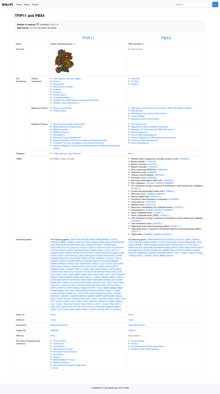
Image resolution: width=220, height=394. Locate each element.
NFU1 (113, 279)
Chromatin (135, 78)
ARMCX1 (71, 242)
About (27, 4)
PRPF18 (54, 287)
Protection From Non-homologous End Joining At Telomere (78, 142)
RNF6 (78, 290)
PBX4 (166, 37)
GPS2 (82, 266)
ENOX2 (92, 258)
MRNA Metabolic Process (64, 359)
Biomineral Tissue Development (67, 137)
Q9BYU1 (132, 330)
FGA (77, 263)
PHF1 (103, 282)
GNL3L (59, 266)
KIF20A (53, 271)
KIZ (76, 271)
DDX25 (88, 255)
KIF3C (60, 271)
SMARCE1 (65, 295)
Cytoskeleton (59, 346)
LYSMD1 (122, 274)
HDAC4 (109, 266)
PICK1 (116, 282)
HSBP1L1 (182, 244)
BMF (72, 244)
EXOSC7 (63, 260)
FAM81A (54, 263)
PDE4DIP (96, 282)
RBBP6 (106, 287)
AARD (73, 239)
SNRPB (98, 295)
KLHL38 (139, 247)
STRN (81, 298)
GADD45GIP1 (85, 263)
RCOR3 (53, 290)
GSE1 (95, 266)
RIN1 (67, 290)
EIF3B (168, 242)
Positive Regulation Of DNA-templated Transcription (153, 137)
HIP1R (115, 266)
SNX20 (119, 295)
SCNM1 (69, 293)
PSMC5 (84, 287)
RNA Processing (60, 129)
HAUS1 (102, 266)
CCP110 (114, 250)
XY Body (135, 81)
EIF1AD (161, 242)
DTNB (60, 258)
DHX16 (106, 255)
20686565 (152, 172)
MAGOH (63, 277)
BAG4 (108, 242)
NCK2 (182, 247)
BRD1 (77, 244)
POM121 (73, 285)
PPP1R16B (101, 285)
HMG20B (54, 269)
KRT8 (113, 271)
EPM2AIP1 (100, 258)
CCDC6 (70, 250)
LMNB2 (84, 274)
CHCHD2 (138, 242)
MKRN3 (105, 277)
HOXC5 (160, 244)
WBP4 (118, 306)
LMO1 (90, 274)
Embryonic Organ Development (144, 140)
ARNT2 (79, 242)
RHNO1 (61, 290)
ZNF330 (169, 255)
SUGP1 (87, 298)
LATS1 (120, 271)
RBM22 (113, 287)
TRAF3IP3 (93, 301)
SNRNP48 (82, 295)
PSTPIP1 (92, 287)
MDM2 (76, 277)
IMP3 (87, 269)
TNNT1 (80, 301)
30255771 (175, 226)
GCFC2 (109, 263)
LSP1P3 (114, 274)
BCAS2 (121, 242)
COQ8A (114, 252)
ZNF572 (93, 309)
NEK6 (100, 279)
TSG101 (59, 304)
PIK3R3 (154, 250)
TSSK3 (199, 252)
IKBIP (77, 269)
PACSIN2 (132, 250)
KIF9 (66, 271)
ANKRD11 (105, 239)
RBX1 (173, 250)
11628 (53, 319)
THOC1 (73, 301)
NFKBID (107, 279)
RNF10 (73, 290)
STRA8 (75, 298)
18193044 (150, 183)
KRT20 (87, 271)
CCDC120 (74, 247)
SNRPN (105, 295)
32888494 (151, 177)
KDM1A (118, 269)
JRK (92, 269)
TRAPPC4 (102, 301)
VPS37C (90, 306)
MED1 (82, 277)
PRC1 (117, 285)
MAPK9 (161, 247)
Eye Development (139, 124)
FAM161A (97, 260)
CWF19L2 (74, 255)
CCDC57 (62, 250)
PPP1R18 (110, 285)
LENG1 (65, 274)
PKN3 (121, 282)
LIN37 (71, 274)
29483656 (167, 209)
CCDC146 (100, 247)
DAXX (81, 255)
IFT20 (189, 244)
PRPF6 (69, 287)
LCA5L (58, 274)
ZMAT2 (79, 309)
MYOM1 (76, 279)
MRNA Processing (61, 132)
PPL (160, 250)
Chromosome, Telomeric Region (67, 78)
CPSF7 (60, 255)
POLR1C (65, 285)
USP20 (156, 255)
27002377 (179, 207)
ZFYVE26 (64, 309)
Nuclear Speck (59, 94)
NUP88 (53, 282)
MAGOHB (153, 247)
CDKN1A (54, 252)
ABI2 (78, 239)
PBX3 (77, 282)
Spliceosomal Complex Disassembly (69, 124)
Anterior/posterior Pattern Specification (148, 346)
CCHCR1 (85, 250)
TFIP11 (88, 37)
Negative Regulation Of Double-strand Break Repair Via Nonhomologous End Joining (86, 147)
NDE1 (90, 279)
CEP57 (83, 252)
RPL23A (85, 290)
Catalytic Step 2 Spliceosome (66, 102)
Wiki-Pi (7, 4)
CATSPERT (98, 244)
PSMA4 (76, 287)
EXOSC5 (54, 260)
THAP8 (66, 301)
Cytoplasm (57, 92)
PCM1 (89, 282)
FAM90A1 (63, 263)
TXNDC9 (132, 255)
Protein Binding (59, 110)
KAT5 (111, 269)
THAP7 (59, 301)
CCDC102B (55, 247)
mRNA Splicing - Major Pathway (67, 153)
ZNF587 (101, 309)
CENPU (69, 252)
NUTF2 (194, 247)
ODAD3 (66, 282)
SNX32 (53, 298)
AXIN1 (102, 242)
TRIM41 (184, 252)
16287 (131, 319)
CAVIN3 (107, 244)
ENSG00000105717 (136, 325)
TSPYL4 (91, 304)
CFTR (130, 242)
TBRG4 (110, 298)
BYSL (83, 244)
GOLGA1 (67, 266)
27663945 (184, 158)
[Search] (215, 4)
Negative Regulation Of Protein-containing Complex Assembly (80, 140)
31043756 (150, 161)
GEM (115, 263)
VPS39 (98, 306)
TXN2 (111, 304)
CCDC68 (77, 250)
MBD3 (168, 247)
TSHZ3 (84, 304)
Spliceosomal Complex (63, 86)
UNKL (53, 306)
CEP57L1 (90, 252)
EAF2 (66, 258)
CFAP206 (106, 252)
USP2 (58, 306)
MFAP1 (98, 277)
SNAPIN (74, 295)
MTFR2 (53, 279)
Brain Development (139, 132)
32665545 (162, 169)
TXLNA (105, 304)
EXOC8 (118, 258)
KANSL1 (105, 269)
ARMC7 (63, 242)
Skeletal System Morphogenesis (145, 348)
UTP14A (77, 306)
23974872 (158, 209)
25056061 (149, 209)
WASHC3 (110, 306)
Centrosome (58, 343)
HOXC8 (167, 244)
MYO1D (69, 279)
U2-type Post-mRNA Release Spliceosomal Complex (76, 100)
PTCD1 (100, 287)
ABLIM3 (84, 239)
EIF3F (174, 242)
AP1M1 (114, 239)
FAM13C (79, 260)
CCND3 (93, 250)
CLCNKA (146, 242)
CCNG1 (100, 250)
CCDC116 (65, 247)
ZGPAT (72, 309)
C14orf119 (179, 239)
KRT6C (107, 271)
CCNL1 (107, 250)
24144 (53, 314)
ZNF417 (86, 309)
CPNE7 (154, 242)
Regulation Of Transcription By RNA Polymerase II (153, 129)
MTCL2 (121, 277)
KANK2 (97, 269)
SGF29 (92, 293)
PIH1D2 (147, 250)
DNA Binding (136, 110)
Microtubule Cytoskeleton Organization (70, 365)
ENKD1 (85, 258)
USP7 (70, 306)
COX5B (121, 252)
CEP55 (76, 252)
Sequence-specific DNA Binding (145, 118)
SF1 (75, 293)
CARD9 (89, 244)
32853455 (159, 174)
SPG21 (60, 298)
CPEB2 (53, 255)
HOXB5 (153, 244)
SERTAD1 (132, 252)
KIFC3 (71, 271)
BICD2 (67, 244)
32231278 (150, 204)
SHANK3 (117, 293)
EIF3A (72, 258)
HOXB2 (146, 244)
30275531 (157, 223)
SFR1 (86, 293)
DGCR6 (99, 255)
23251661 (155, 196)
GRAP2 (89, 266)
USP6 (64, 306)
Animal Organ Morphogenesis (144, 134)
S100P (53, 293)
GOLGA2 (75, 266)
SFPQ (80, 293)
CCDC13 (92, 247)
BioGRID (33, 27)
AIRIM (98, 239)
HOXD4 (174, 244)
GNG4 (53, 266)
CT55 (66, 255)
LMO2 (96, 274)
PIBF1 (109, 282)
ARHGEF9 (55, 242)
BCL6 (52, 244)
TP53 (86, 301)
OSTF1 (201, 247)
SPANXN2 (152, 252)
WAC (103, 306)
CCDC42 (54, 250)
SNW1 (112, 295)
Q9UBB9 (54, 330)
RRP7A (101, 290)
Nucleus (56, 81)
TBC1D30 (102, 298)
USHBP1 (148, 255)
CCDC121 (83, 247)
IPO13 (195, 244)
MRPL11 (113, 277)
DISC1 (112, 255)
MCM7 (70, 277)
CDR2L (62, 252)
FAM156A (88, 260)
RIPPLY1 (180, 250)
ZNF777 (108, 309)
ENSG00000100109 (58, 325)
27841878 (150, 201)
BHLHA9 (59, 244)
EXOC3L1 (110, 258)
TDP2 (123, 298)
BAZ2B (114, 242)
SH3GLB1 (108, 293)
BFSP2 (171, 239)
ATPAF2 (94, 242)
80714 (131, 314)
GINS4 (131, 244)
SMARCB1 (55, 295)
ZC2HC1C (54, 309)
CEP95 (98, 252)
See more (54, 368)
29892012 (54, 24)
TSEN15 (192, 252)
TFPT (52, 301)
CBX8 (114, 244)
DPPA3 (119, 255)
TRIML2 (119, 301)
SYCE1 (95, 298)
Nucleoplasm (58, 83)
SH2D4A (100, 293)
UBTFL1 (117, 304)
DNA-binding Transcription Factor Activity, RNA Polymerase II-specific (161, 108)
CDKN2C (195, 239)
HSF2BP (70, 269)
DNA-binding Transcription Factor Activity (149, 113)
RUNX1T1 (109, 290)
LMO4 (101, 274)
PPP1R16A (90, 285)
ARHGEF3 (157, 239)
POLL (58, 285)
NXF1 (59, 282)
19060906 (159, 183)
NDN (95, 279)
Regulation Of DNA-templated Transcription (149, 126)
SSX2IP (67, 298)
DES (93, 255)
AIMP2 (92, 239)
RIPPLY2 (189, 250)
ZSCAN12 (117, 309)
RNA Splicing (59, 134)
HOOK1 (62, 269)
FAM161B (106, 260)
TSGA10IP (68, 304)
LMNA (77, 274)
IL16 (82, 269)
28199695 (173, 199)
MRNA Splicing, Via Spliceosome (67, 126)
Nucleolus (57, 89)
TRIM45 (111, 301)
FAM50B (115, 260)
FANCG (71, 263)
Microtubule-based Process (65, 351)
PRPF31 (62, 287)
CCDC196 (119, 247)
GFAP (120, 263)
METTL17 (90, 277)
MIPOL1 (175, 247)
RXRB (117, 290)
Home (19, 4)
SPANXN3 (161, 252)
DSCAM (53, 258)
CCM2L (188, 239)
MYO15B (61, 279)
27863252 (170, 191)
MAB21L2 (54, 277)
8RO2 (52, 335)
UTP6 (83, 306)
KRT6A (94, 271)
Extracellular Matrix (61, 97)
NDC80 (84, 279)
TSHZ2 (77, 304)
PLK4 (52, 285)
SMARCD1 (142, 252)
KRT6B (100, 271)
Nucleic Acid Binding (62, 108)
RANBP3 (166, 250)
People (35, 4)
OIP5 (72, 282)
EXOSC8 (71, 260)
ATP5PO (87, 242)
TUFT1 (98, 304)
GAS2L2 (96, 263)
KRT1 (80, 271)
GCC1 (102, 263)
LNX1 (107, 274)
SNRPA (91, 295)
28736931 (135, 188)
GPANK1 (139, 244)
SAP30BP (61, 293)
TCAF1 (117, 298)
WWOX (163, 255)
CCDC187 (110, 247)
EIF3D (78, 258)
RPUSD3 (93, 290)
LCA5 (52, 274)
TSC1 (52, 304)
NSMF (119, 279)
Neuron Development (140, 142)
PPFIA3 (81, 285)
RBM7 (120, 287)
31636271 (158, 212)
